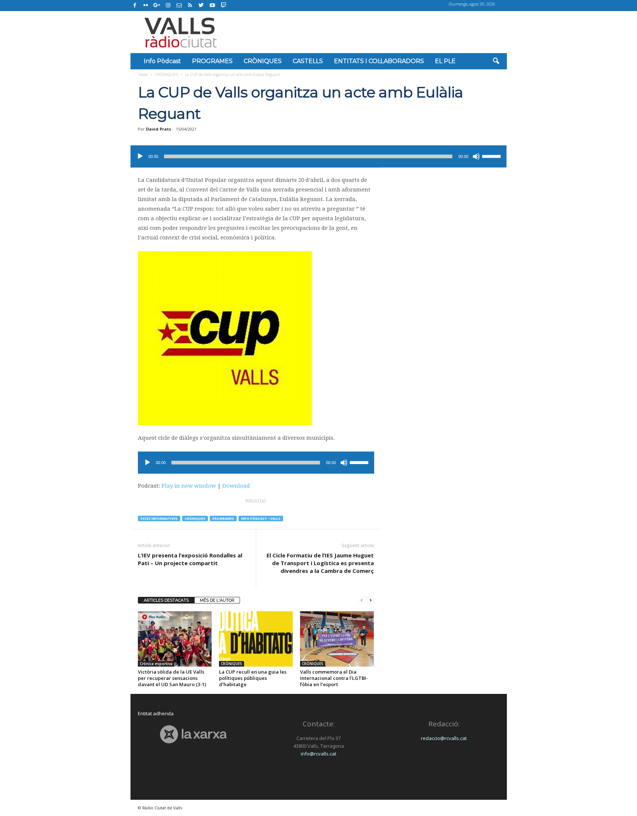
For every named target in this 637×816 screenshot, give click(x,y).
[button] (496, 61)
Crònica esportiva (156, 663)
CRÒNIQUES (263, 61)
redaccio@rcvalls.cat (444, 738)
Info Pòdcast (162, 61)
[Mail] (179, 5)
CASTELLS (308, 61)
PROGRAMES (212, 61)
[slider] (492, 155)
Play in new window (188, 486)
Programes (223, 518)
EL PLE (445, 61)
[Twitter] (201, 5)
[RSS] (190, 5)
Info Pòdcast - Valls (261, 518)
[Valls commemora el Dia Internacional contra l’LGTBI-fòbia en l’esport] (337, 639)
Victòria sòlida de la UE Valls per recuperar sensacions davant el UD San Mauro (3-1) (172, 678)
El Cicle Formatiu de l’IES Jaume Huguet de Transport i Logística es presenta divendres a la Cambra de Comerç (320, 563)
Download (236, 486)
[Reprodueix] (140, 156)
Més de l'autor (217, 600)
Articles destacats (166, 600)
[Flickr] (146, 5)
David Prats (158, 129)
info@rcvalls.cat (318, 753)
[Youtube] (212, 5)
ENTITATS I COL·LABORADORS (379, 61)
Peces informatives (159, 518)
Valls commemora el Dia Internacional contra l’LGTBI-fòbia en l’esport (334, 678)
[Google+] (157, 5)
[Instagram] (168, 5)
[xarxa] (193, 734)
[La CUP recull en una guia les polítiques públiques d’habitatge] (256, 639)
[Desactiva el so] (476, 156)
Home (143, 74)
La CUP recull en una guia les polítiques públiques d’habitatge (252, 678)
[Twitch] (222, 4)
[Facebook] (134, 5)
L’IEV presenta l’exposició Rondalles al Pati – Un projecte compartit (190, 559)
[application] (318, 156)
